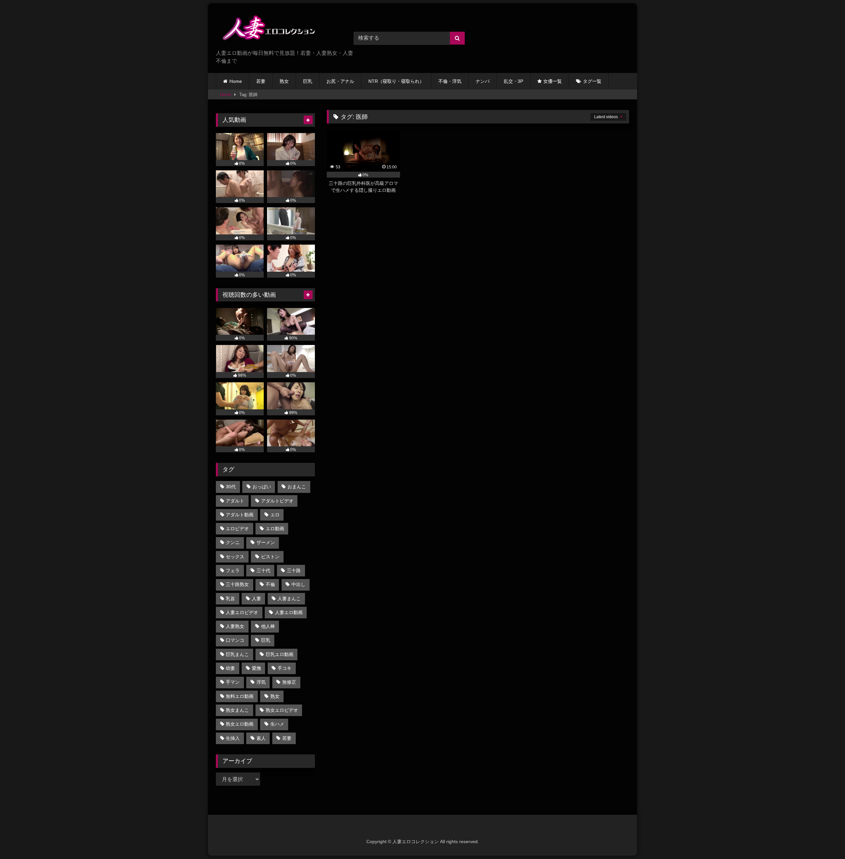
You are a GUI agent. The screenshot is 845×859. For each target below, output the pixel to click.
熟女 (284, 81)
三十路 (294, 570)
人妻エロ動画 (289, 612)
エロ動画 (275, 528)
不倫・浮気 (449, 81)
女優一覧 (552, 81)
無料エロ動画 (240, 696)
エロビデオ (237, 528)
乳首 (230, 598)
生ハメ (277, 724)
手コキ (284, 668)
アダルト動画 (240, 514)
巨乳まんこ (237, 654)
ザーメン (265, 542)
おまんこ (296, 486)
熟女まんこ (237, 710)
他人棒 (268, 626)
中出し (298, 584)
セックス (235, 556)
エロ (275, 514)
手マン (233, 682)
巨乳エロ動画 (279, 654)
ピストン (270, 556)
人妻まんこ (289, 598)
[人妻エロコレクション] (265, 29)
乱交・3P (513, 81)
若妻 (260, 81)
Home (235, 81)
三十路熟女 (237, 584)
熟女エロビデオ (282, 710)
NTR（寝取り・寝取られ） (396, 81)
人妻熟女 (235, 626)
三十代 (263, 570)
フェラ (233, 570)
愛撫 (256, 668)
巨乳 (307, 81)
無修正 (289, 682)
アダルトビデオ (277, 500)
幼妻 (230, 668)
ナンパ (483, 81)
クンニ (233, 542)
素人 (261, 738)
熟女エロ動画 (240, 724)
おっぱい (262, 486)
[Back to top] (824, 839)
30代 (231, 486)
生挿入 (233, 738)
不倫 (270, 584)
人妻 (256, 598)
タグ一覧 (592, 81)
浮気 (261, 682)
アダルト (235, 500)
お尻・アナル (340, 81)
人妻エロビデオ (242, 612)
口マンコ (235, 640)
